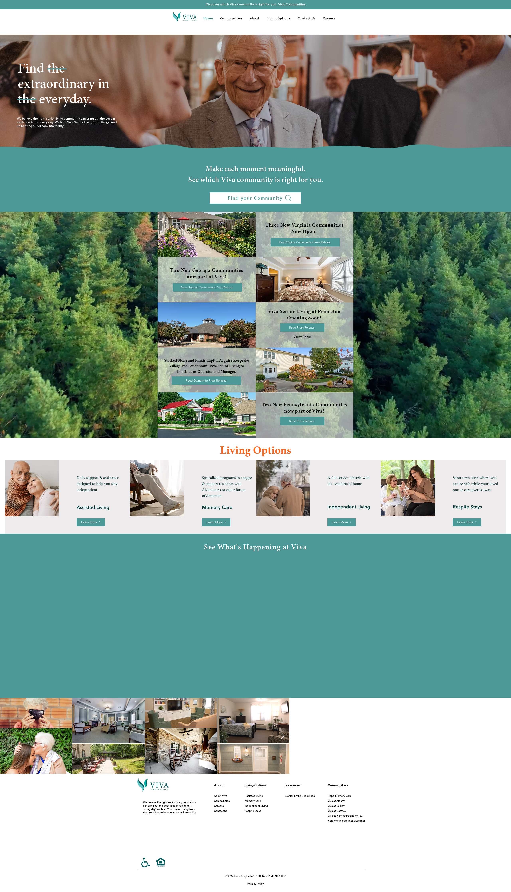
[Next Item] (504, 827)
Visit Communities (291, 4)
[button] (254, 18)
